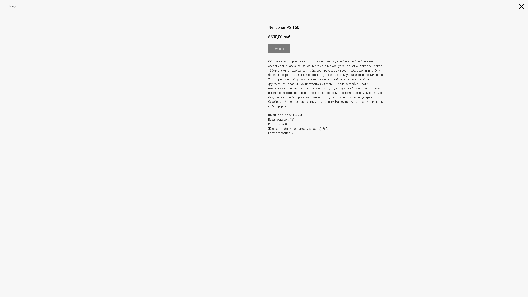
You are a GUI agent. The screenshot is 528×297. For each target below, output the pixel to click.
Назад (12, 6)
